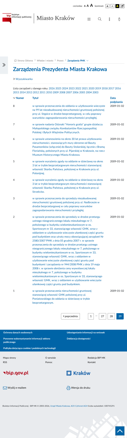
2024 (65, 88)
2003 (95, 92)
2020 (91, 88)
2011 (42, 92)
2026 (52, 88)
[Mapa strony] (110, 20)
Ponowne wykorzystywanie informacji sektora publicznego (26, 340)
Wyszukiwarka (24, 79)
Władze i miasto (45, 61)
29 (120, 316)
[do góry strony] (119, 430)
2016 (118, 88)
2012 (36, 92)
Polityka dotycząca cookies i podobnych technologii (29, 348)
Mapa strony (9, 358)
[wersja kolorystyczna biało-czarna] (112, 6)
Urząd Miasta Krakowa (60, 406)
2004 (89, 92)
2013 (29, 92)
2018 (105, 88)
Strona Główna (25, 61)
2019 (98, 88)
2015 (16, 92)
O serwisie (50, 358)
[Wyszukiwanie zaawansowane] (99, 19)
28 (111, 316)
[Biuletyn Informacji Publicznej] (31, 375)
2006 (76, 92)
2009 (56, 92)
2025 (58, 88)
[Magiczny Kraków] (95, 375)
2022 (78, 88)
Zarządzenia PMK (76, 61)
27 (102, 316)
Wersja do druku (80, 387)
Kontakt (92, 362)
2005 (82, 92)
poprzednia (71, 316)
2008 (62, 92)
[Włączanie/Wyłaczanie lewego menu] (4, 65)
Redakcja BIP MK (96, 358)
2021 (85, 88)
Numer (20, 98)
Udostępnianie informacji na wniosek (86, 333)
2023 (72, 88)
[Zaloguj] (119, 20)
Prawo (60, 61)
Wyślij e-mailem (16, 387)
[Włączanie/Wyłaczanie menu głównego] (88, 19)
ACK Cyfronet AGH (79, 406)
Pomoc (48, 362)
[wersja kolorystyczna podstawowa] (107, 6)
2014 (23, 92)
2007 (69, 92)
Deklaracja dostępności (78, 339)
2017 (111, 88)
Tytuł (35, 98)
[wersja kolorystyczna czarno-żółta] (117, 6)
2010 (49, 92)
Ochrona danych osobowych (17, 333)
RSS (5, 362)
